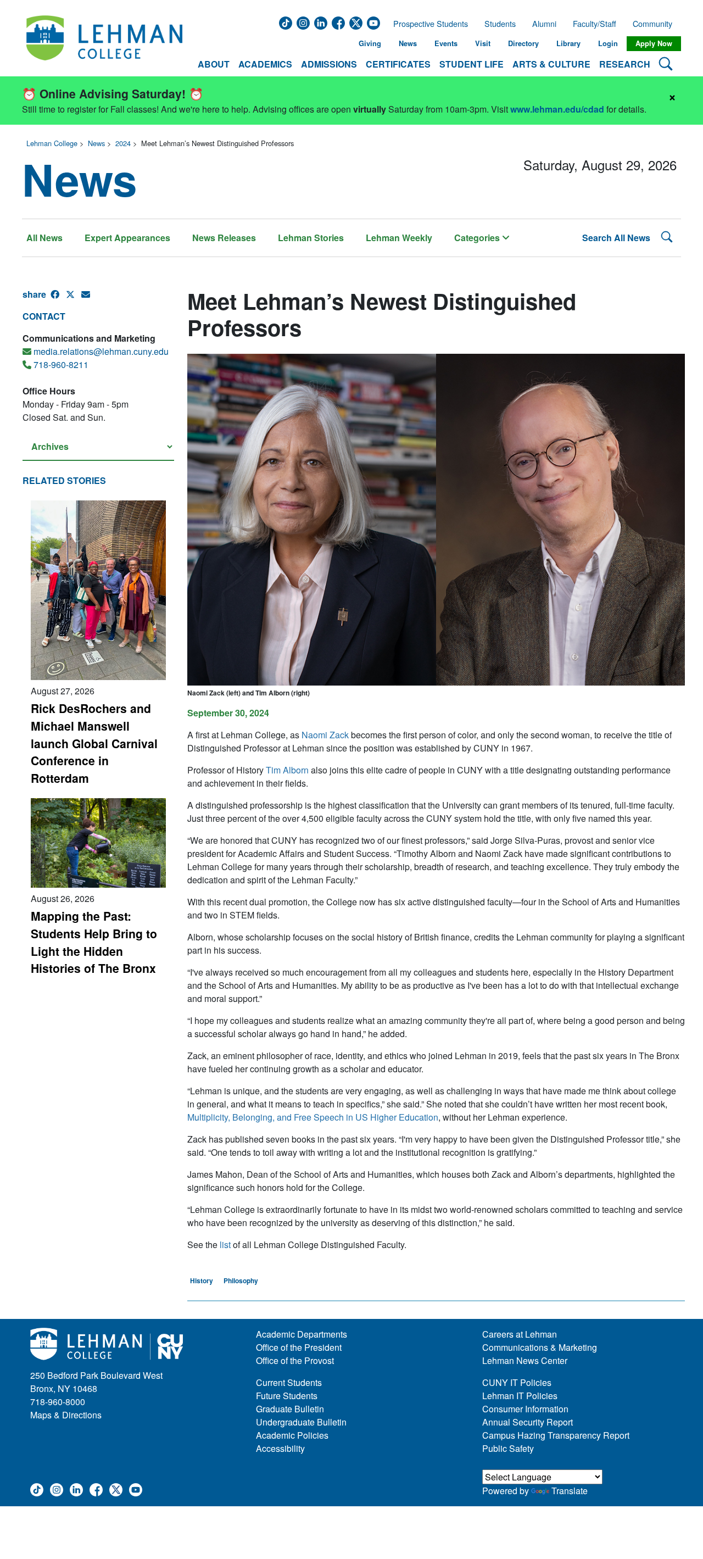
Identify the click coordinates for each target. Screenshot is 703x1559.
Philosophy (241, 1280)
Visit (482, 43)
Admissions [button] (329, 64)
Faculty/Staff (594, 23)
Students (500, 23)
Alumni (544, 23)
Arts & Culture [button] (551, 64)
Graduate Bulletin (290, 1408)
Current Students (289, 1382)
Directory (523, 43)
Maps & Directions (66, 1414)
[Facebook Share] (58, 299)
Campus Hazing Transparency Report (555, 1435)
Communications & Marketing (539, 1347)
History (201, 1280)
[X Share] (73, 299)
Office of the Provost (295, 1360)
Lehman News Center (524, 1360)
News (408, 43)
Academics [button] (265, 64)
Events (445, 43)
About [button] (214, 64)
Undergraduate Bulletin (301, 1422)
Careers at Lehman (519, 1334)
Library (568, 43)
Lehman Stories (311, 237)
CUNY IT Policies (516, 1382)
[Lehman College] (104, 43)
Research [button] (624, 64)
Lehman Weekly (399, 237)
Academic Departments (301, 1334)
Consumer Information (525, 1408)
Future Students (286, 1395)
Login (608, 43)
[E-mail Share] (89, 299)
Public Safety (508, 1448)
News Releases (224, 237)
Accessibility (280, 1448)
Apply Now (653, 43)
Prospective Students (427, 23)
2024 (123, 143)
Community (656, 23)
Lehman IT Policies (519, 1395)
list (225, 1244)
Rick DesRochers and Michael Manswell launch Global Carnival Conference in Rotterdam (94, 743)
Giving (370, 43)
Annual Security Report (527, 1422)
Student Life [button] (471, 64)
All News (44, 237)
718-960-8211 (61, 364)
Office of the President (299, 1347)
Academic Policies (292, 1435)
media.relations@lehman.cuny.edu (101, 351)
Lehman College (51, 143)
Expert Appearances (127, 237)
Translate (569, 1490)
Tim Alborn (287, 770)
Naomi (325, 734)
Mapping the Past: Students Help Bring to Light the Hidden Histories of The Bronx (94, 941)
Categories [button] (478, 237)
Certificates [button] (398, 64)
